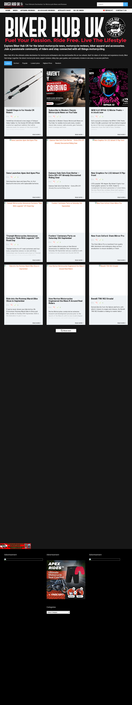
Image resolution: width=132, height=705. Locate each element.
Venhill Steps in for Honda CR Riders (20, 111)
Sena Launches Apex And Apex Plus (23, 173)
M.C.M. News (79, 10)
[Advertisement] (66, 526)
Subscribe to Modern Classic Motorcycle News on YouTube (63, 111)
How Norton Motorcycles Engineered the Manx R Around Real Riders (65, 300)
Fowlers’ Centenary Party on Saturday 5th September (62, 237)
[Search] (125, 4)
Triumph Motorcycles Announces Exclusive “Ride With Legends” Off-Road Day (23, 238)
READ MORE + (37, 134)
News (15, 10)
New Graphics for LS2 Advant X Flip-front (108, 174)
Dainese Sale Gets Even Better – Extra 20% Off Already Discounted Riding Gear (65, 175)
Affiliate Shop (64, 10)
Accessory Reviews (46, 10)
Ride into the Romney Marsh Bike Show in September (22, 299)
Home (7, 10)
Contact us (121, 10)
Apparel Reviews (27, 10)
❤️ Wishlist (108, 10)
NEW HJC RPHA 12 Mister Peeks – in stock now (107, 111)
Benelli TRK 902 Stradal (102, 298)
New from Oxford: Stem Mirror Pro (107, 236)
